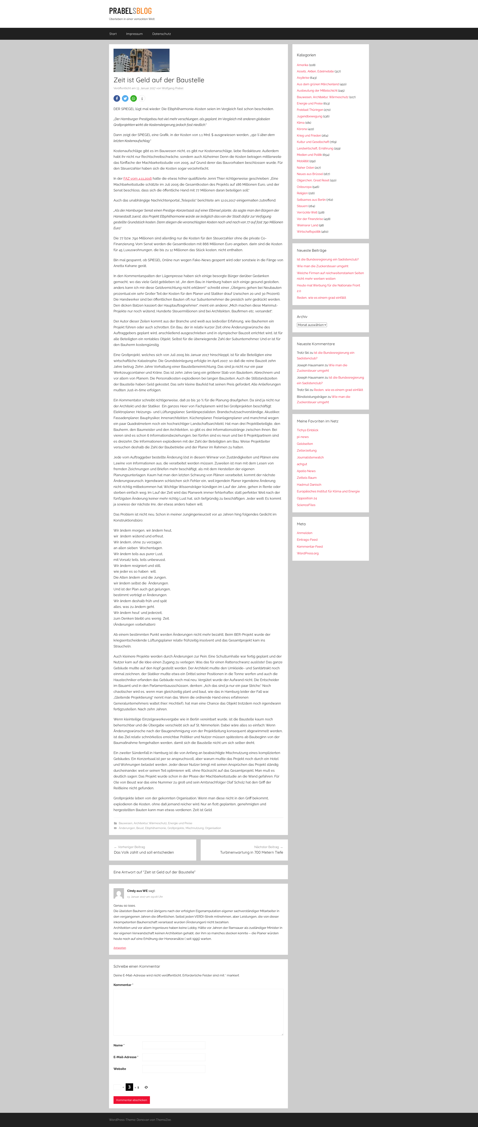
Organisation (213, 828)
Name (119, 1045)
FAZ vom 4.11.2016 (137, 178)
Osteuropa (304, 187)
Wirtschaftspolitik (309, 231)
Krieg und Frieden (309, 135)
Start (113, 34)
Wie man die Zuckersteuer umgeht (322, 266)
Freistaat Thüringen (310, 110)
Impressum (134, 34)
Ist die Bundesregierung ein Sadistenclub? (328, 259)
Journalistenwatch (310, 457)
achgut (302, 464)
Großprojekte (175, 828)
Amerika (302, 65)
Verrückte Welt (307, 212)
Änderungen (127, 828)
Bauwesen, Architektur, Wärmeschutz (143, 823)
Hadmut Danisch (309, 484)
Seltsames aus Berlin (311, 200)
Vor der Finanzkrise (310, 219)
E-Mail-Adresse (126, 1057)
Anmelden (304, 533)
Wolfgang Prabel (172, 88)
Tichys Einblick (307, 430)
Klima (301, 122)
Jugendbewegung (309, 116)
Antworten (120, 947)
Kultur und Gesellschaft (313, 142)
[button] (117, 98)
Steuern (302, 206)
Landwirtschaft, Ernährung (315, 148)
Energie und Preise (180, 823)
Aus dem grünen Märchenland (318, 84)
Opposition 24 (307, 498)
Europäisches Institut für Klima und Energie (328, 491)
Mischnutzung (195, 828)
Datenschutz (161, 34)
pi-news (303, 437)
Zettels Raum (307, 478)
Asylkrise (303, 77)
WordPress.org (308, 553)
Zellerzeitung (307, 450)
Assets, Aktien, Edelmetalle (315, 71)
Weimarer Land (307, 225)
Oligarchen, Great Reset (313, 180)
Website (120, 1069)
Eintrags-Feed (307, 539)
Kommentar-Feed (310, 546)
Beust (140, 828)
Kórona (302, 129)
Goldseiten (305, 444)
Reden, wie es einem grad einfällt (321, 297)
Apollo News (306, 471)
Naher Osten (305, 167)
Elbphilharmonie (155, 828)
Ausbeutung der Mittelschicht (317, 90)
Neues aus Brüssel (310, 174)
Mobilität (303, 161)
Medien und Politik (309, 155)
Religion (302, 193)
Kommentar (123, 985)
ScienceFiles (306, 505)
